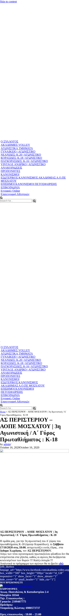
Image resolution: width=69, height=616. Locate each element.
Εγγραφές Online (10, 190)
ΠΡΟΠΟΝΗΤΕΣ (10, 171)
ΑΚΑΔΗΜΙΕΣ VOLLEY (15, 144)
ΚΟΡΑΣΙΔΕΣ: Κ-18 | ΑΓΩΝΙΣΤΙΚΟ (21, 157)
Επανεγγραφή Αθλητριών (15, 194)
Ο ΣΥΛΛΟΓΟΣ (9, 141)
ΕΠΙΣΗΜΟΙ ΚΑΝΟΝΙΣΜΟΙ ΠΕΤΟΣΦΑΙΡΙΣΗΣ (29, 184)
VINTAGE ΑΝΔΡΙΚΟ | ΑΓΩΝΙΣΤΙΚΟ (23, 164)
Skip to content (8, 1)
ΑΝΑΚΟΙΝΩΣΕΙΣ (11, 167)
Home (3, 411)
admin (7, 444)
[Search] (34, 201)
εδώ (61, 563)
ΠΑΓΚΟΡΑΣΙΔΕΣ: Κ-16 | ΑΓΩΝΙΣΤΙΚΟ (24, 161)
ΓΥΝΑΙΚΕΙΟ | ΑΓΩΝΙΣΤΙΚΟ (18, 151)
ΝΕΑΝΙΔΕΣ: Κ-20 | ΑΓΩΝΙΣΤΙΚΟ (21, 154)
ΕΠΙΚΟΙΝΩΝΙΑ (10, 187)
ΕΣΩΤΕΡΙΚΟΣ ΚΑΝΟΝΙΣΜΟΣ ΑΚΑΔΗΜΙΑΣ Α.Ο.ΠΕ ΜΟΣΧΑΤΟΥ (33, 179)
